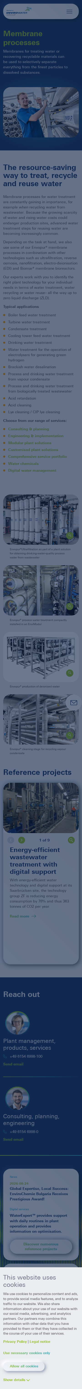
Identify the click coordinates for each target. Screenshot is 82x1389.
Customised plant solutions (33, 450)
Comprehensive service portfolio (38, 456)
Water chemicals (23, 463)
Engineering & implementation (36, 436)
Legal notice (40, 1342)
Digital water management (32, 470)
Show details (14, 1380)
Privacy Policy (15, 1342)
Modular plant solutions (29, 443)
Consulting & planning (28, 429)
